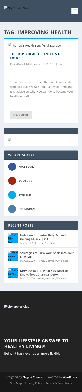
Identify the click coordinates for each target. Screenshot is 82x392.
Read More (21, 115)
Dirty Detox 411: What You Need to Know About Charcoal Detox (44, 272)
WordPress (70, 377)
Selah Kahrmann (30, 64)
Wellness (63, 260)
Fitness (61, 64)
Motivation (51, 260)
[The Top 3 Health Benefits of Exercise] (41, 45)
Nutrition (50, 243)
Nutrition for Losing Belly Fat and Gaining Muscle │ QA (43, 237)
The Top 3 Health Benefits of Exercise (36, 56)
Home (40, 243)
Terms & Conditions (59, 383)
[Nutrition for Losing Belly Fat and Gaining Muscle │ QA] (13, 238)
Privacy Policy (34, 383)
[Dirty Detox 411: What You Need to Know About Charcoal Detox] (13, 273)
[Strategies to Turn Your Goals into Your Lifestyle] (13, 256)
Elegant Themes (33, 377)
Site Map (16, 383)
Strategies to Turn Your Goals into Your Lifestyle (47, 254)
